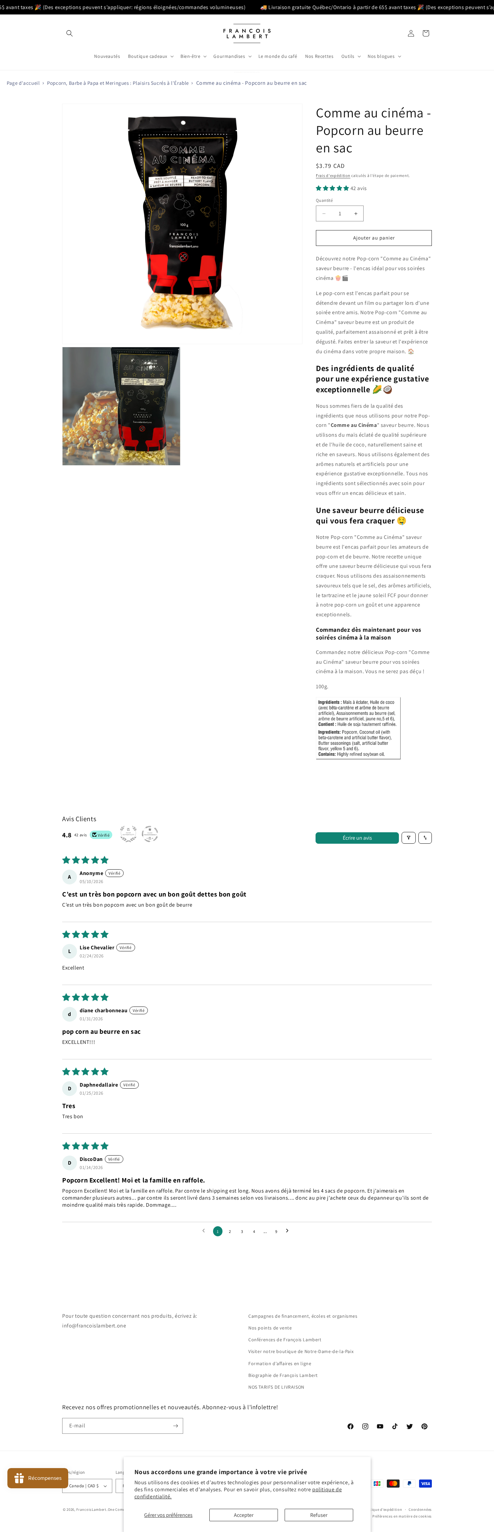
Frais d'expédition (333, 175)
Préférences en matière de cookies (402, 1516)
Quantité (324, 200)
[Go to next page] (289, 1231)
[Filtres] (409, 838)
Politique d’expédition (382, 1509)
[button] (69, 33)
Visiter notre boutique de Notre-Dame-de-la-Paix (301, 1352)
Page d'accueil (23, 83)
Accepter (243, 1515)
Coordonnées (420, 1509)
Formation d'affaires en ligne (279, 1363)
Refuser (318, 1515)
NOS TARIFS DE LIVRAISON (276, 1387)
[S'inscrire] (175, 1426)
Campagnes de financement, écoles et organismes (303, 1316)
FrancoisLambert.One (95, 1509)
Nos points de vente (270, 1328)
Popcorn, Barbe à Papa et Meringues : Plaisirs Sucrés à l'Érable (118, 83)
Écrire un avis (357, 837)
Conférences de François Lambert (285, 1340)
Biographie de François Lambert (283, 1375)
